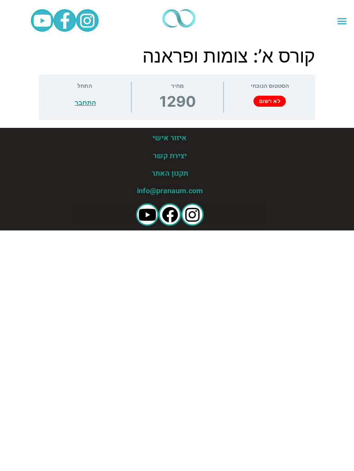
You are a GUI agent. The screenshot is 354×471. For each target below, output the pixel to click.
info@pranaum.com (170, 190)
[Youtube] (42, 20)
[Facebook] (170, 214)
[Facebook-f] (64, 20)
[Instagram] (87, 20)
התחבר (85, 102)
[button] (341, 20)
